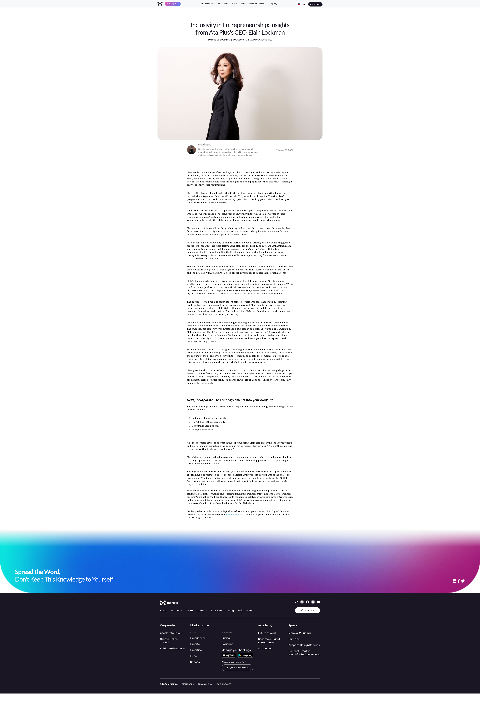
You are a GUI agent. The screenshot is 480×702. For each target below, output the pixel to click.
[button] (206, 4)
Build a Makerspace (172, 648)
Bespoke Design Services (304, 645)
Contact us (315, 4)
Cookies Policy (224, 684)
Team (189, 610)
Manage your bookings (236, 650)
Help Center (245, 610)
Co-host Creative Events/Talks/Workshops (304, 652)
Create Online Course (169, 640)
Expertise (196, 650)
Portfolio (176, 610)
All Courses (265, 648)
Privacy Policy (205, 684)
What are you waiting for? (234, 662)
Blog (231, 610)
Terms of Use (188, 684)
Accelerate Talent (171, 633)
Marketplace (173, 3)
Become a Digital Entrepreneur (269, 640)
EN (304, 4)
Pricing (226, 638)
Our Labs (294, 639)
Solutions (227, 644)
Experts (195, 644)
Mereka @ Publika (299, 633)
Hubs (193, 656)
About (164, 610)
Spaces (195, 662)
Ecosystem (217, 610)
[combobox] (301, 4)
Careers (201, 610)
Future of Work (267, 633)
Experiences (198, 638)
